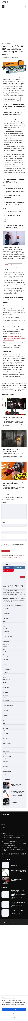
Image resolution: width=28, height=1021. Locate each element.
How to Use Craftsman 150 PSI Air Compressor (17, 880)
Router (4, 725)
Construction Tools (7, 633)
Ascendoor (9, 922)
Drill (3, 639)
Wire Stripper (5, 766)
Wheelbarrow (5, 764)
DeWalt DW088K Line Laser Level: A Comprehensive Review (12, 450)
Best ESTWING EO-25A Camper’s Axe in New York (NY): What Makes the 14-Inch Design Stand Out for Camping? (18, 793)
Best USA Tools (5, 921)
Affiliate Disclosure (5, 829)
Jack (4, 662)
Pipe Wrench (5, 695)
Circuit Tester (5, 626)
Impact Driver (6, 659)
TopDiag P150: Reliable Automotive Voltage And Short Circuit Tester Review (14, 418)
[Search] (25, 6)
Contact (3, 824)
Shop (2, 822)
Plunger (4, 702)
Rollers (4, 723)
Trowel (4, 758)
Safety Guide (5, 728)
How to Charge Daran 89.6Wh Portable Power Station (17, 911)
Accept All (14, 1009)
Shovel (4, 736)
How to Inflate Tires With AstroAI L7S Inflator (16, 785)
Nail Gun (4, 677)
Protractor (5, 713)
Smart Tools (5, 738)
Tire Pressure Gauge (7, 756)
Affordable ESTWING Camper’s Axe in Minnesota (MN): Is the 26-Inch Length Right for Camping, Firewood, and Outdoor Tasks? (18, 872)
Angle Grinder (6, 616)
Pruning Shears (6, 715)
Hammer (4, 649)
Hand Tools (5, 651)
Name (3, 522)
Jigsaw (4, 664)
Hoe (3, 654)
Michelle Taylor (15, 897)
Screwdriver (5, 733)
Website (3, 537)
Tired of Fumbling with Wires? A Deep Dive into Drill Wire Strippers (13, 482)
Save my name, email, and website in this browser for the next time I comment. (14, 545)
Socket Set (5, 741)
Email (3, 529)
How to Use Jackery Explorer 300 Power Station (17, 865)
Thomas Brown (6, 57)
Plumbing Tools (6, 700)
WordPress (22, 922)
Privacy (3, 827)
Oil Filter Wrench (6, 679)
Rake (4, 718)
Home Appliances (6, 656)
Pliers (4, 697)
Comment (4, 502)
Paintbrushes (5, 685)
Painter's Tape (6, 687)
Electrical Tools (6, 641)
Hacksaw (5, 646)
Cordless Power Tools (7, 636)
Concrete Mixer (6, 631)
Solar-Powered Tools (7, 743)
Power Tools (5, 710)
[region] (14, 1008)
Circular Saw (5, 628)
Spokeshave (5, 746)
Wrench (4, 774)
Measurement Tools (6, 43)
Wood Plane (5, 769)
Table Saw (5, 748)
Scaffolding (5, 730)
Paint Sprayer (5, 682)
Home (2, 817)
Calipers (4, 621)
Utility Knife (5, 761)
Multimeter (5, 674)
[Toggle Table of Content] (17, 99)
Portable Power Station (8, 705)
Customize (14, 1013)
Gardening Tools (6, 644)
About (2, 819)
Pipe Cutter (5, 692)
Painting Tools (6, 690)
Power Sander (6, 707)
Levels (4, 667)
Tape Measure (6, 751)
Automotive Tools (6, 618)
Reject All (14, 1017)
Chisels (4, 623)
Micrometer (5, 672)
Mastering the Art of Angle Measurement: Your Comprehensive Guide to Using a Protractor (14, 338)
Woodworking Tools (7, 771)
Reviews (4, 720)
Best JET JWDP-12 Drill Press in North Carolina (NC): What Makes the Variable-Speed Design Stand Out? (14, 587)
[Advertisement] (14, 24)
